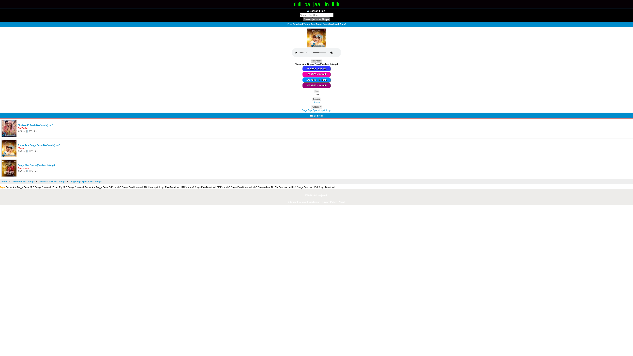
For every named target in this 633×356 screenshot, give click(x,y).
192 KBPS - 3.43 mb (316, 80)
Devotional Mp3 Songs (23, 181)
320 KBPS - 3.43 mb (316, 85)
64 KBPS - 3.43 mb (316, 68)
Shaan (317, 102)
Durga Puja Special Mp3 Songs (317, 110)
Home (4, 181)
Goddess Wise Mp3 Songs (52, 181)
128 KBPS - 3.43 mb (316, 74)
